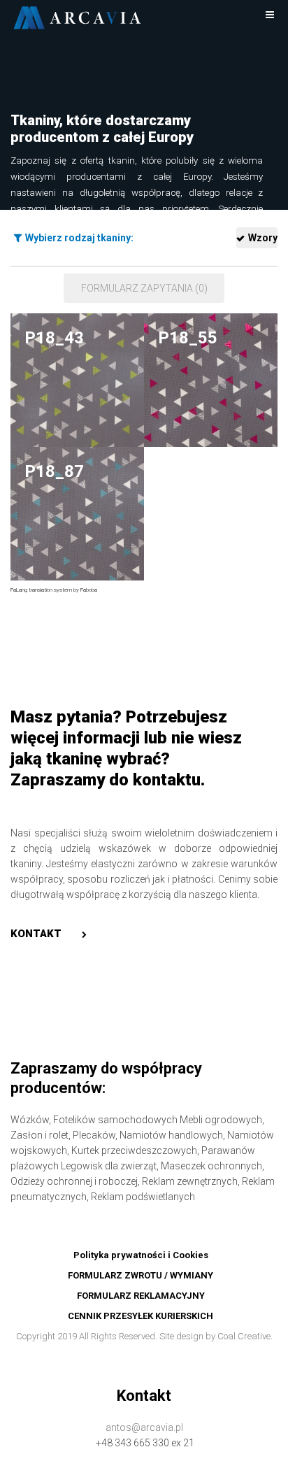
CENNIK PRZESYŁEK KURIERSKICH (140, 1316)
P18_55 (187, 338)
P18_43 (54, 338)
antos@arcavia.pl (144, 1427)
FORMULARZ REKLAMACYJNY (141, 1295)
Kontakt (36, 933)
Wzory (263, 237)
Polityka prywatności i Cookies (140, 1255)
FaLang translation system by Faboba (53, 590)
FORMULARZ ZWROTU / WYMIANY (140, 1275)
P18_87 (54, 471)
